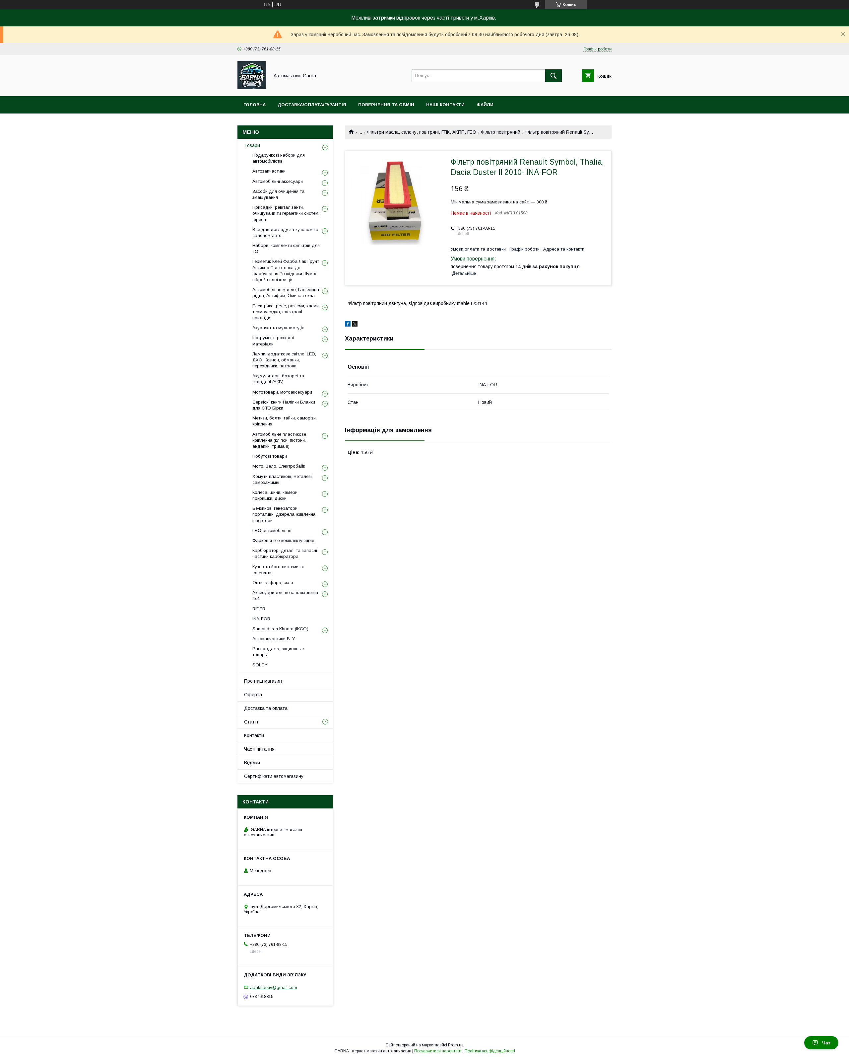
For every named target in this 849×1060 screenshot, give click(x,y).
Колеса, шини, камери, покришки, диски (275, 495)
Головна (254, 104)
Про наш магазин (263, 681)
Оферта (253, 694)
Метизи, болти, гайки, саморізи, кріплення (284, 421)
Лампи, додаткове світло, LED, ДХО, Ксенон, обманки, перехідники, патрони (284, 359)
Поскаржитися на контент (438, 1051)
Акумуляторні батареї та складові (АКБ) (278, 378)
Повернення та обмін (386, 104)
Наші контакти (445, 104)
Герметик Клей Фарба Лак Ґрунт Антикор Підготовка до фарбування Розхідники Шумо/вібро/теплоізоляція (285, 270)
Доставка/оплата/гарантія (312, 104)
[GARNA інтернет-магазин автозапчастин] (251, 87)
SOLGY (260, 664)
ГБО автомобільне (271, 530)
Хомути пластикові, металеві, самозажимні (282, 479)
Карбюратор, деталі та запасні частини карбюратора (284, 553)
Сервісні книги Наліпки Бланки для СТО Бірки (283, 405)
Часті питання (259, 749)
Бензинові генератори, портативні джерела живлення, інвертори (284, 514)
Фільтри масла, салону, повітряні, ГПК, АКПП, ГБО (421, 132)
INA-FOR (261, 618)
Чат (826, 1042)
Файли (485, 104)
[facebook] (348, 325)
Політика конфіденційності (490, 1051)
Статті (251, 721)
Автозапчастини (269, 171)
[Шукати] (553, 75)
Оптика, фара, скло (272, 582)
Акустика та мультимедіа (278, 327)
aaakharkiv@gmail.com (273, 987)
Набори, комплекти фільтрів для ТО (286, 248)
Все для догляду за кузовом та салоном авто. (285, 232)
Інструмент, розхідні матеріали (273, 340)
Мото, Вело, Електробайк (278, 466)
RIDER (258, 608)
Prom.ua (456, 1045)
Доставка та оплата (266, 708)
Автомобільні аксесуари (277, 181)
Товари (252, 145)
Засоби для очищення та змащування (278, 194)
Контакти (254, 735)
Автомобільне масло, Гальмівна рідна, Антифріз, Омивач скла (285, 292)
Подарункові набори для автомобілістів (278, 158)
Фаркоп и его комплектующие (283, 540)
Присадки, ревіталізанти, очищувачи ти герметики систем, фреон (285, 213)
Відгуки (252, 762)
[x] (355, 325)
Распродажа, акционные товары (278, 651)
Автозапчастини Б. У (273, 638)
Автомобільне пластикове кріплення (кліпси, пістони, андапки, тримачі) (279, 440)
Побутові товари (269, 456)
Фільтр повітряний (500, 132)
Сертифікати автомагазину (273, 776)
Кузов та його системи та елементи (278, 569)
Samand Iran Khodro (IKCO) (280, 628)
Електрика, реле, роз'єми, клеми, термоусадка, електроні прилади (286, 311)
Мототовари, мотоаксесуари (282, 392)
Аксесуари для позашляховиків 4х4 (285, 595)
